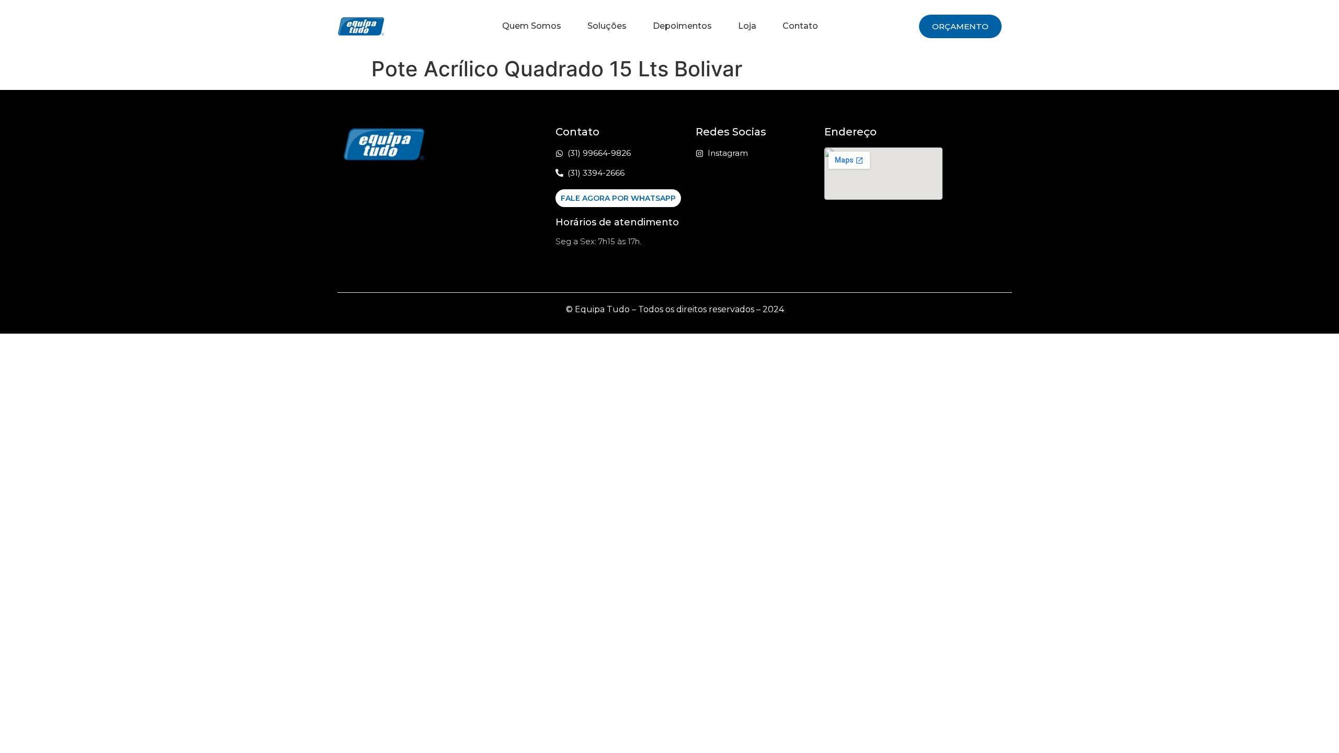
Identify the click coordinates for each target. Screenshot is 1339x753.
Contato (800, 26)
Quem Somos (531, 26)
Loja (747, 26)
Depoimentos (682, 26)
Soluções (607, 26)
